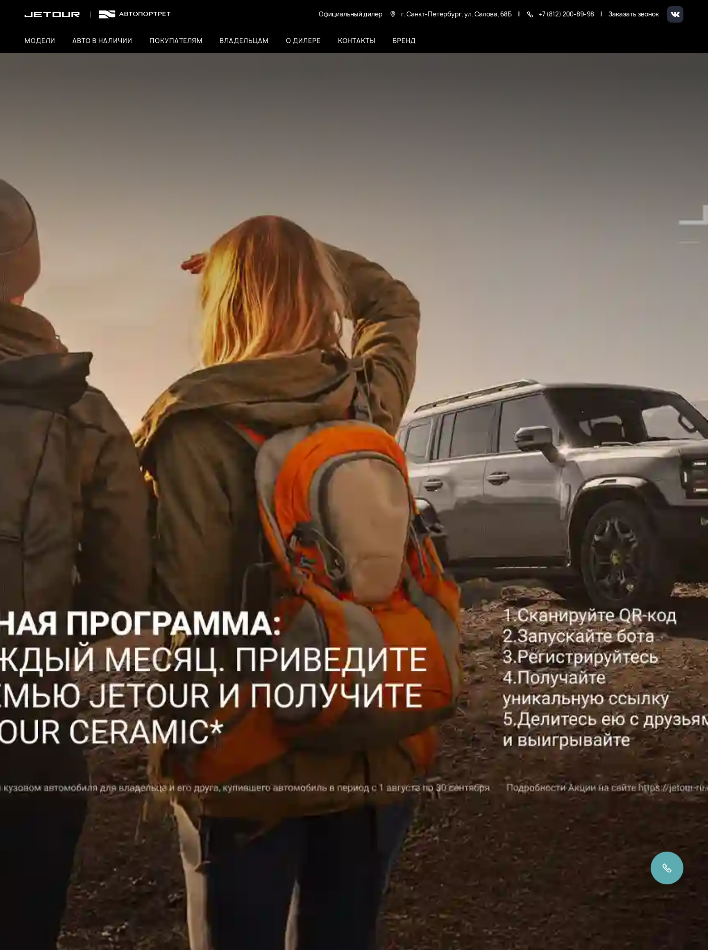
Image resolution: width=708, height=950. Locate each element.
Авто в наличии (102, 41)
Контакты (357, 41)
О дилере (303, 41)
